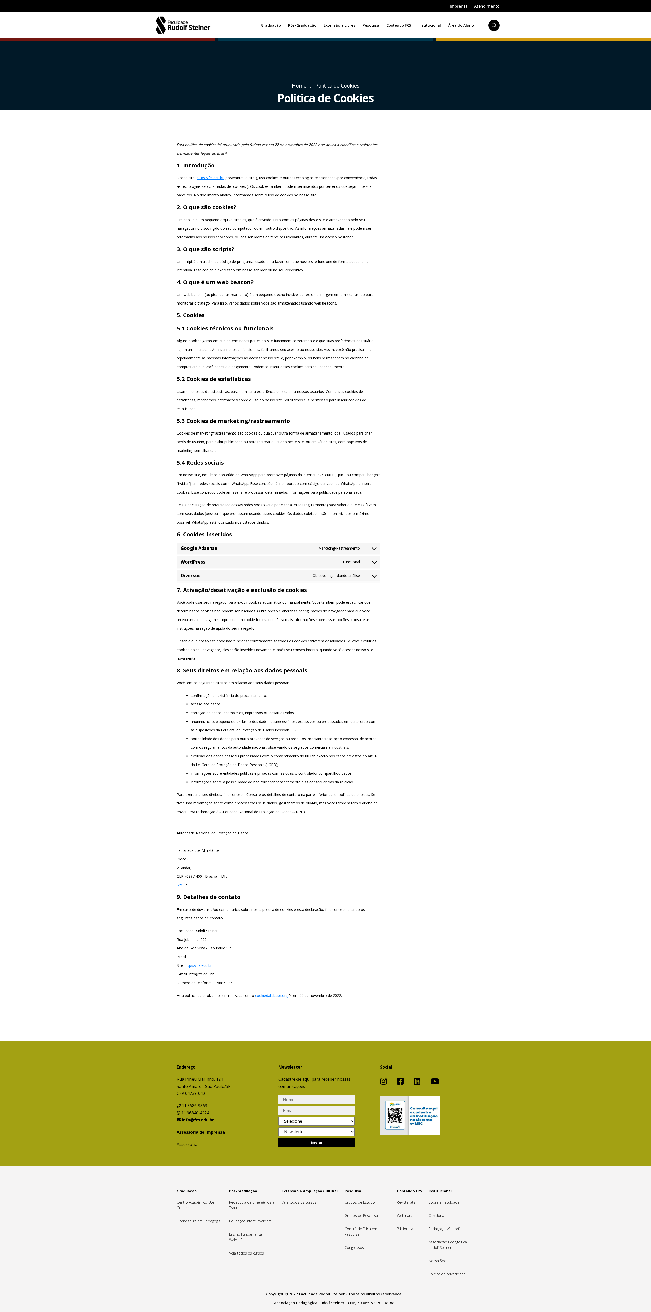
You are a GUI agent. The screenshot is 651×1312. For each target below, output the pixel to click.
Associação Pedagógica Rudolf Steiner (447, 1244)
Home (299, 85)
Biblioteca (405, 1228)
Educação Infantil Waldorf (250, 1221)
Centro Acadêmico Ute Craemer (195, 1205)
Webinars (404, 1215)
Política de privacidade (447, 1274)
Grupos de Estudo (360, 1202)
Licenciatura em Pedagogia (199, 1221)
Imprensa (459, 6)
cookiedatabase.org (271, 995)
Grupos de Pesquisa (361, 1215)
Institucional (429, 25)
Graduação (271, 25)
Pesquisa (371, 25)
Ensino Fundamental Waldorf (246, 1237)
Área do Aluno (461, 25)
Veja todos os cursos (246, 1253)
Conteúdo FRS (398, 25)
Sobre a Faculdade (444, 1202)
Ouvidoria (436, 1215)
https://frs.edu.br (210, 177)
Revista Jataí (406, 1202)
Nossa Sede (438, 1260)
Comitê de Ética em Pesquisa (361, 1231)
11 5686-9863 (194, 1105)
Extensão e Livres (339, 25)
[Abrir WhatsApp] (638, 1299)
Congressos (354, 1247)
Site (180, 885)
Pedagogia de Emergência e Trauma (252, 1205)
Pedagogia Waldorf (443, 1228)
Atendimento (487, 6)
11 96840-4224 (194, 1113)
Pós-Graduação (302, 25)
